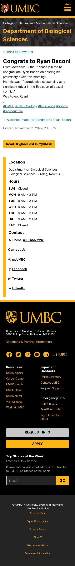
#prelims (62, 106)
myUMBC (19, 261)
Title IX (37, 537)
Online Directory (51, 376)
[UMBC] (20, 8)
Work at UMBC (15, 407)
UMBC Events (14, 384)
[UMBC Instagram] (27, 354)
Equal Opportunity (37, 521)
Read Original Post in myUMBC (29, 144)
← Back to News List (18, 52)
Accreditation (38, 513)
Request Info (37, 432)
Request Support (51, 388)
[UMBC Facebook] (9, 354)
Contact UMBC (50, 382)
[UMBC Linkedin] (46, 354)
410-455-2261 (33, 240)
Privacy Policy (37, 529)
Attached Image (39, 120)
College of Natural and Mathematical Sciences (36, 23)
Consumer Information (37, 553)
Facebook (19, 270)
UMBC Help (13, 390)
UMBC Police (49, 404)
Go (62, 480)
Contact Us (16, 249)
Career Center (15, 378)
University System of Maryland (44, 504)
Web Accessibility (37, 545)
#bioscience (46, 106)
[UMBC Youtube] (37, 354)
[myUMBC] (59, 354)
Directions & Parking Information (29, 342)
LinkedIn (18, 290)
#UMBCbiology (26, 106)
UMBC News (14, 395)
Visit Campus (14, 401)
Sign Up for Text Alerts (51, 417)
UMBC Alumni (14, 372)
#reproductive (13, 111)
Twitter (17, 280)
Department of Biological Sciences (37, 35)
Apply (37, 444)
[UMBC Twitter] (18, 354)
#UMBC (8, 106)
